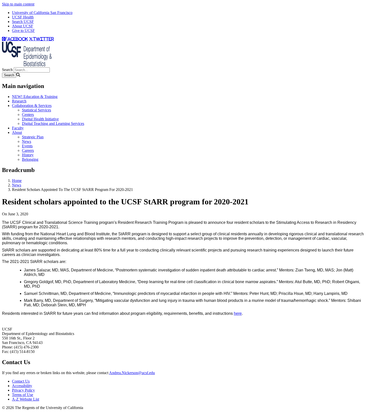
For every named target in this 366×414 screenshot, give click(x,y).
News (26, 141)
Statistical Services (36, 110)
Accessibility (22, 386)
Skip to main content (18, 4)
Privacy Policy (23, 390)
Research (19, 101)
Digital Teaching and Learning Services (53, 123)
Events (27, 146)
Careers (28, 150)
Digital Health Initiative (40, 119)
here (238, 313)
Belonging (30, 159)
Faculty (18, 128)
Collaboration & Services (32, 105)
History (28, 155)
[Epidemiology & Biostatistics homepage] (27, 65)
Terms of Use (22, 395)
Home (17, 180)
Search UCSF (23, 21)
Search (7, 70)
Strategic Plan (33, 137)
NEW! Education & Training (35, 96)
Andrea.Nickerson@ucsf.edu (132, 373)
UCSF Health (23, 17)
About (17, 132)
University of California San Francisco (42, 12)
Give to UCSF (23, 30)
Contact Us (21, 381)
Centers (28, 114)
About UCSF (22, 26)
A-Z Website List (25, 399)
